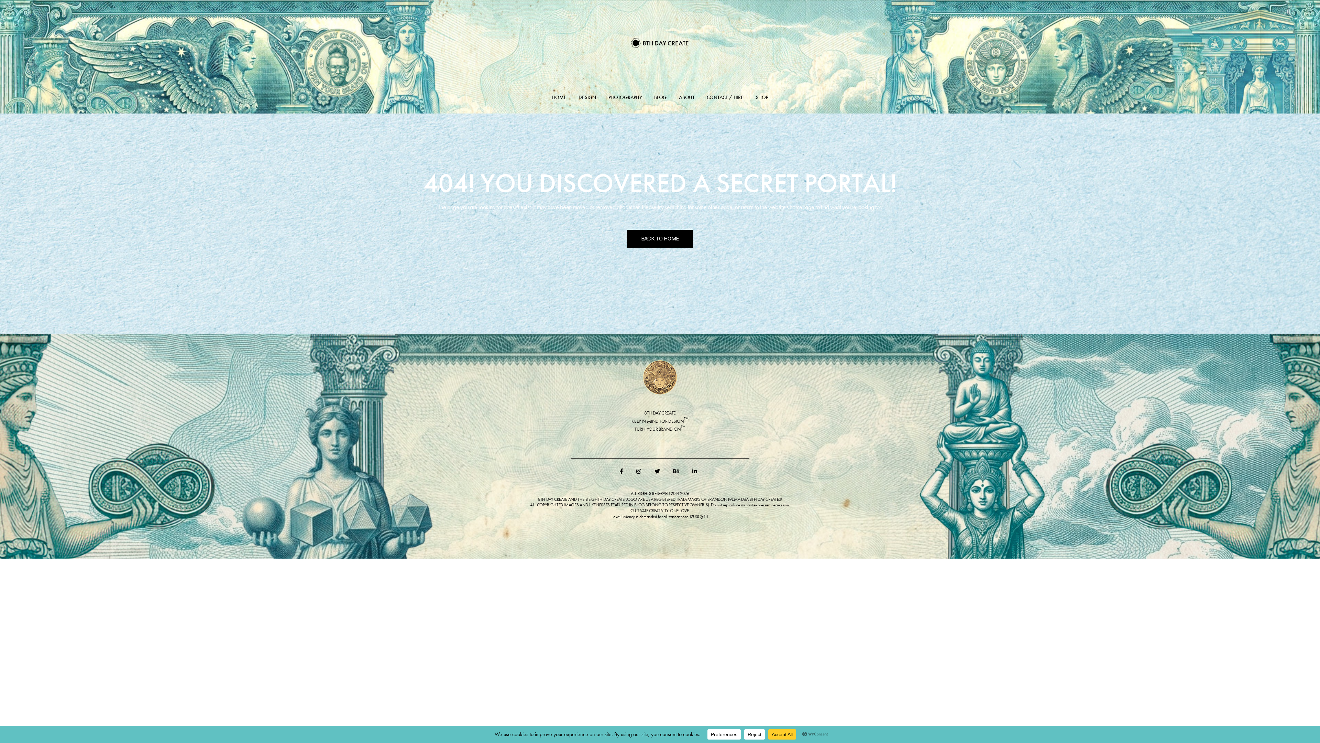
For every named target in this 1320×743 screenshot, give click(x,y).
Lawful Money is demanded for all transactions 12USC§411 (660, 516)
